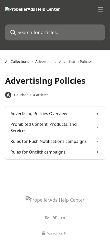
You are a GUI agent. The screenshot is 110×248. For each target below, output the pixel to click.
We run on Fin (58, 233)
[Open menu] (100, 9)
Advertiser (44, 61)
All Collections (17, 61)
